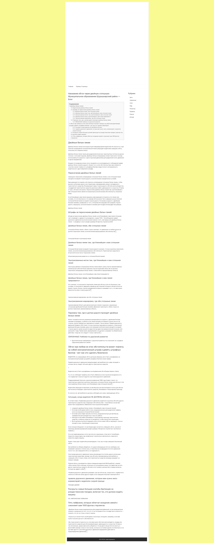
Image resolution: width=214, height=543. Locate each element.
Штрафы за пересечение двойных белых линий (86, 109)
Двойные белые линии (76, 106)
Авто (131, 97)
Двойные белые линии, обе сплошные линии (87, 111)
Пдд (131, 106)
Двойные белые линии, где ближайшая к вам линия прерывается (93, 116)
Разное (132, 114)
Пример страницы (81, 86)
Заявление (133, 100)
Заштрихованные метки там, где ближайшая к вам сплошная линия (94, 114)
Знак (131, 103)
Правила (132, 111)
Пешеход (132, 108)
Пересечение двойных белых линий (83, 108)
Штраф (132, 117)
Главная (70, 86)
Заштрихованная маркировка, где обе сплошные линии (90, 118)
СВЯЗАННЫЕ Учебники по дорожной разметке (87, 121)
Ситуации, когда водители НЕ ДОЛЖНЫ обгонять (88, 127)
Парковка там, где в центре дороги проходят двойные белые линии (92, 120)
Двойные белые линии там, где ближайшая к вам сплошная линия (93, 113)
